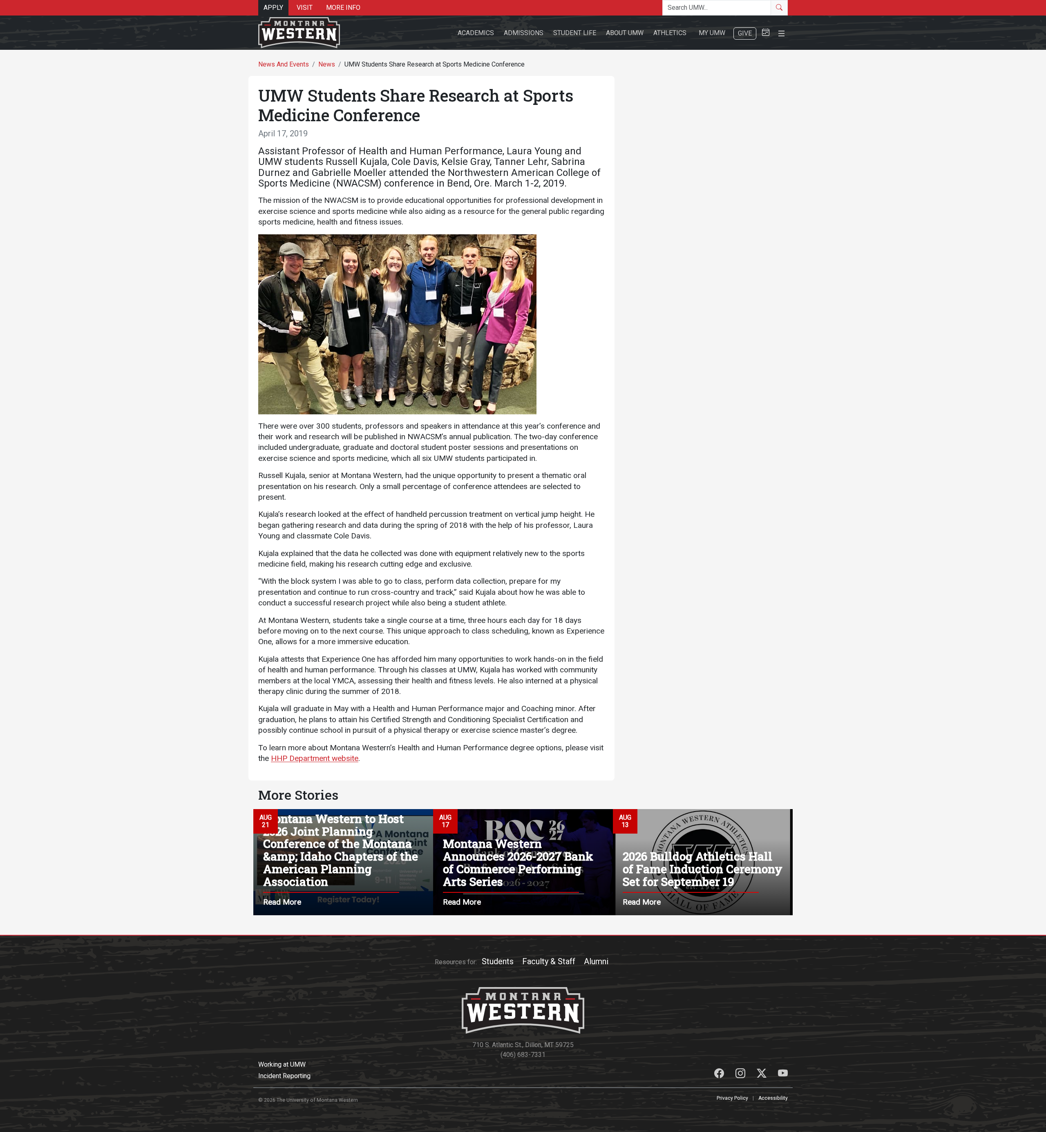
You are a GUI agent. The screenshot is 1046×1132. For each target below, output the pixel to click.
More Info (343, 7)
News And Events (283, 64)
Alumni (596, 961)
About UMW (625, 33)
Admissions (523, 33)
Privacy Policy (732, 1098)
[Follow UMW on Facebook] (720, 1075)
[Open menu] (781, 32)
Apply (273, 7)
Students (498, 961)
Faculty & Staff (548, 961)
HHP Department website (314, 758)
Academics (476, 33)
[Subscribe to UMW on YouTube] (783, 1075)
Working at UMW (282, 1064)
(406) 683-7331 (523, 1055)
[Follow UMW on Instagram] (741, 1075)
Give (745, 33)
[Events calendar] (765, 33)
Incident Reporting (284, 1076)
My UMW (712, 33)
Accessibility (773, 1098)
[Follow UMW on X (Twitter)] (762, 1075)
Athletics (669, 33)
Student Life (574, 33)
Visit (305, 7)
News (326, 64)
